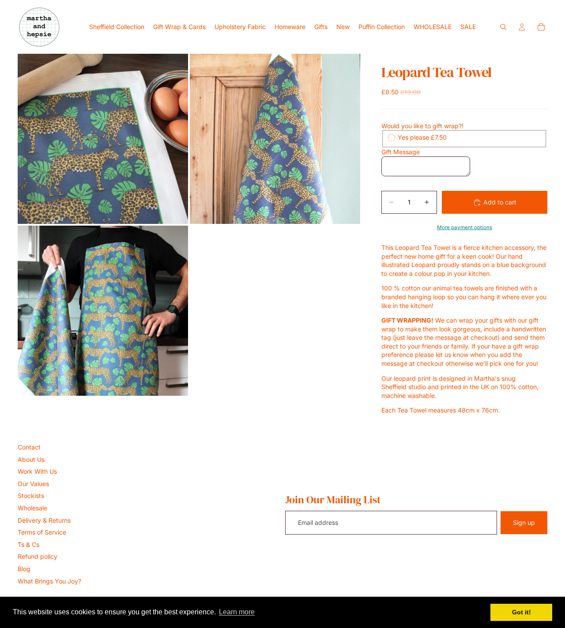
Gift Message (400, 152)
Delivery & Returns (44, 520)
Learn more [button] (237, 612)
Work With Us (37, 471)
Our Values (33, 483)
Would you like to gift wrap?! (422, 126)
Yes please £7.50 (422, 137)
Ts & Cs (28, 544)
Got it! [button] (521, 612)
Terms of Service (42, 532)
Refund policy (37, 556)
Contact (29, 447)
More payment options (464, 227)
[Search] (503, 27)
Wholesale (32, 508)
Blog (24, 568)
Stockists (31, 495)
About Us (31, 459)
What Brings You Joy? (49, 581)
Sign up (524, 522)
